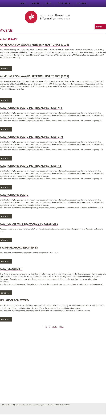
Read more (6, 69)
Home (23, 3)
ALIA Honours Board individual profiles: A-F (31, 165)
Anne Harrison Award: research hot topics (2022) (34, 76)
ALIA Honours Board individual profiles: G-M (31, 136)
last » (61, 326)
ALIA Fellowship (11, 269)
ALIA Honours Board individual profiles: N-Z (31, 108)
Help (48, 3)
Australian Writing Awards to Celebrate (29, 223)
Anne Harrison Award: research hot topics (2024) (34, 44)
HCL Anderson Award (14, 300)
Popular (81, 3)
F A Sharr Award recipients (19, 247)
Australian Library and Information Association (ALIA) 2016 (24, 404)
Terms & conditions (62, 404)
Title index (64, 3)
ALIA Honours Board (14, 194)
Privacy (50, 404)
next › (54, 326)
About (35, 3)
